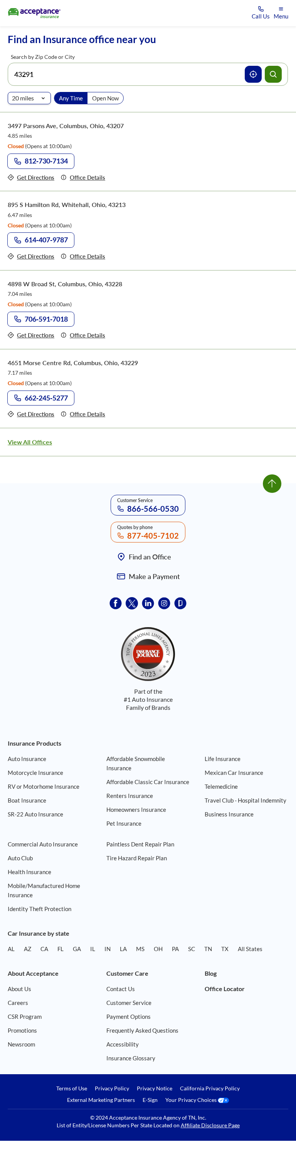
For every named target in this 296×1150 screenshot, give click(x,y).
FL (60, 948)
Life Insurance (222, 758)
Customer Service (128, 1002)
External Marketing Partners (101, 1100)
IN (107, 948)
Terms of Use (71, 1088)
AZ (27, 948)
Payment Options (128, 1016)
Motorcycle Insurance (35, 772)
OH (158, 948)
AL (11, 948)
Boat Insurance (27, 800)
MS (140, 948)
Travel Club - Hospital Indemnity (245, 800)
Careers (18, 1002)
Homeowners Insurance (136, 809)
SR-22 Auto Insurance (35, 814)
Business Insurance (229, 814)
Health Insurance (29, 871)
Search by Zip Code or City (43, 56)
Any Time (71, 98)
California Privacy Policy (210, 1088)
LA (123, 948)
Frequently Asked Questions (142, 1030)
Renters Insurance (129, 795)
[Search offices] (273, 74)
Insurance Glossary (130, 1058)
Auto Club (20, 858)
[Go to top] (272, 483)
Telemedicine (221, 786)
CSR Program (25, 1016)
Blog (211, 973)
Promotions (22, 1030)
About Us (19, 988)
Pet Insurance (123, 823)
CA (44, 948)
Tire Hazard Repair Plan (136, 858)
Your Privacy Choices (191, 1100)
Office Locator (225, 988)
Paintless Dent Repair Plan (140, 844)
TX (225, 948)
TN (208, 948)
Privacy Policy (112, 1088)
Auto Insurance (27, 758)
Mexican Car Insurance (234, 772)
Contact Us (120, 988)
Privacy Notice (154, 1088)
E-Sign (150, 1100)
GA (77, 948)
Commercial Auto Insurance (43, 844)
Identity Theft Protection (39, 908)
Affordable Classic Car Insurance (147, 781)
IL (92, 948)
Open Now (105, 98)
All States (250, 948)
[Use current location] (253, 74)
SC (191, 948)
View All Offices (30, 442)
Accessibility (122, 1044)
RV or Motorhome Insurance (43, 786)
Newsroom (21, 1044)
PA (175, 948)
